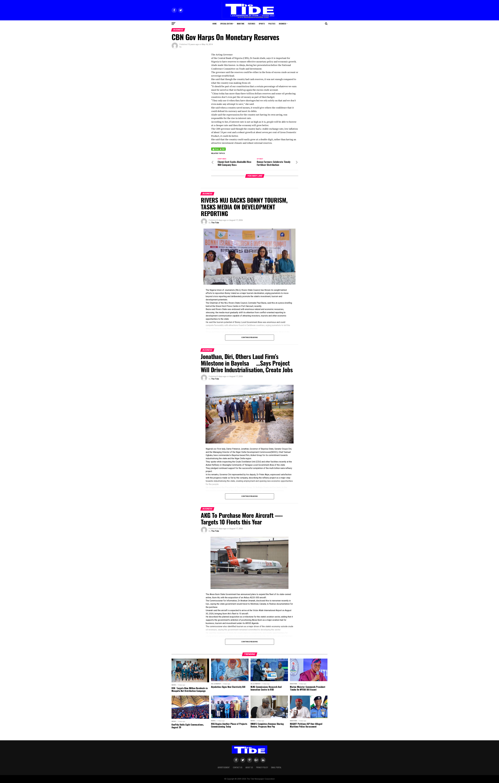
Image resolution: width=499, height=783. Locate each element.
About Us (249, 767)
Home (214, 23)
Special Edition (226, 23)
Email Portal (276, 767)
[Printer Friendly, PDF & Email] (218, 149)
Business (282, 23)
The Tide (215, 223)
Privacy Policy (262, 767)
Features (251, 23)
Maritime (240, 23)
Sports (262, 23)
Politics (271, 23)
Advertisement (224, 767)
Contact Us (237, 767)
